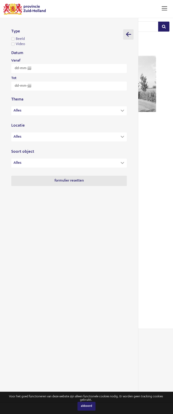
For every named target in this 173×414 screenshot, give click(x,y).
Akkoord (86, 406)
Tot (13, 78)
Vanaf (15, 61)
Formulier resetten (69, 181)
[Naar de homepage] (26, 9)
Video (20, 44)
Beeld (20, 39)
